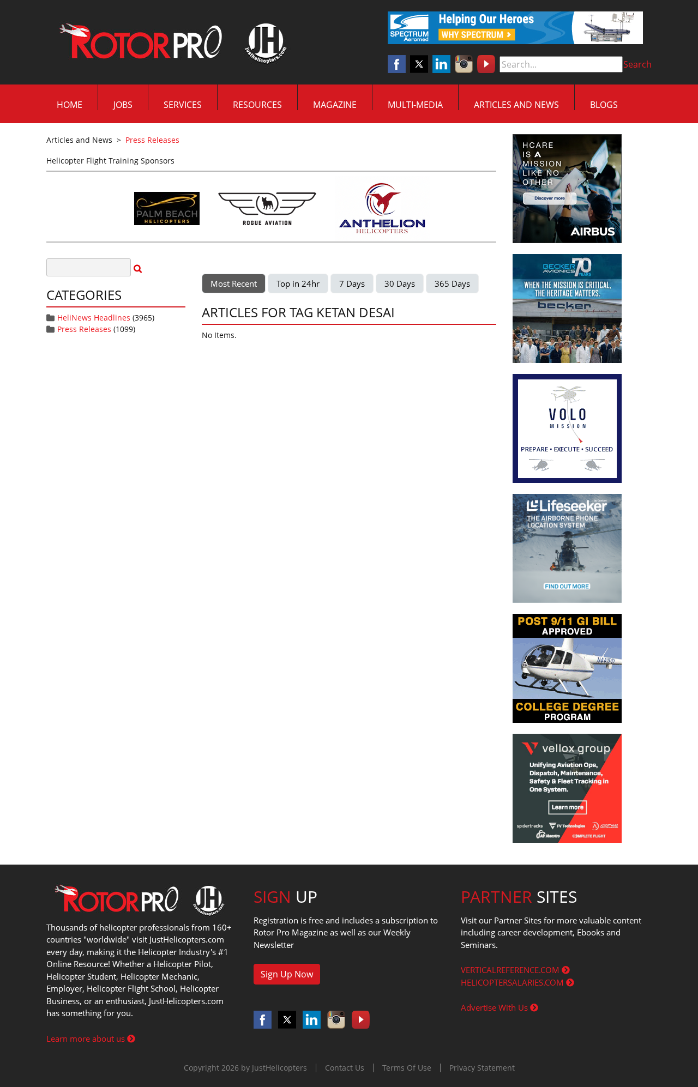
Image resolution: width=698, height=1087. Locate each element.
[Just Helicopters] (170, 42)
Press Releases (84, 329)
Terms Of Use (406, 1067)
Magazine (335, 105)
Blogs (604, 105)
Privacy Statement (482, 1067)
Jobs (123, 105)
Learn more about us (86, 1038)
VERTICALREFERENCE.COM (511, 969)
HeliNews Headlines (93, 317)
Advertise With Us (495, 1007)
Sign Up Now (287, 974)
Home (69, 105)
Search (637, 64)
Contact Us (344, 1067)
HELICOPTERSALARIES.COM (513, 982)
